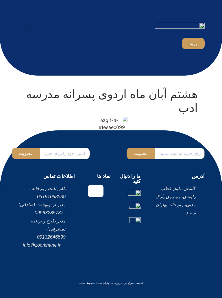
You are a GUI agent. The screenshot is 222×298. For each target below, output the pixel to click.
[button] (29, 27)
